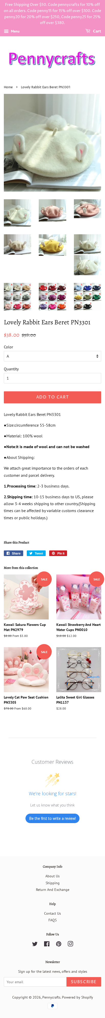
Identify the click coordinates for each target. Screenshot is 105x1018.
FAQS (52, 920)
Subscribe (84, 982)
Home (8, 87)
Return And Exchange (52, 889)
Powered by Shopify (77, 997)
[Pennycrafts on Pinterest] (58, 945)
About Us (52, 876)
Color (8, 346)
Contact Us (52, 913)
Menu (15, 31)
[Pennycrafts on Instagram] (70, 945)
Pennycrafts (51, 997)
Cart (96, 31)
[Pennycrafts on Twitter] (35, 945)
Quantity (11, 368)
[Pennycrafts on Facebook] (47, 945)
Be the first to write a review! (52, 818)
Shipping (53, 883)
